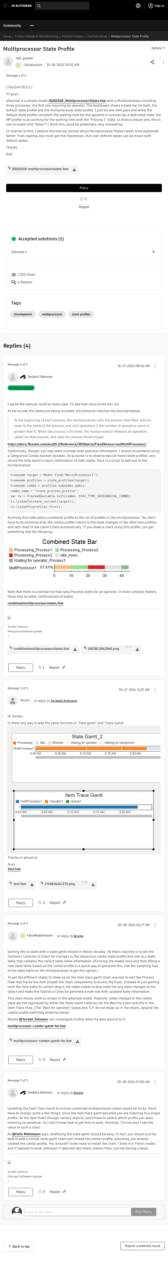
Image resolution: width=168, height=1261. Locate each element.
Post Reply (143, 1211)
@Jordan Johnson (33, 1019)
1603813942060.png (103, 648)
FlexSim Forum (97, 36)
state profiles (81, 314)
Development (23, 314)
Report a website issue (142, 1246)
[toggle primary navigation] (8, 5)
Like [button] (81, 199)
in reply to (55, 701)
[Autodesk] (22, 5)
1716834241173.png (60, 884)
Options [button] (156, 48)
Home (7, 36)
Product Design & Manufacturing (36, 36)
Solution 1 (19, 252)
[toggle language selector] (138, 5)
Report (84, 207)
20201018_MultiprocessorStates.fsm (77, 100)
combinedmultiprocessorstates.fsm (35, 603)
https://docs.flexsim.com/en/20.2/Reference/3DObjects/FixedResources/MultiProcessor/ (77, 444)
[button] (163, 62)
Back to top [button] (21, 1246)
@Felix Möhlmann (26, 1134)
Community (12, 25)
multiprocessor (52, 314)
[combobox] (62, 6)
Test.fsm (14, 869)
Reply (84, 188)
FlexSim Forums (73, 36)
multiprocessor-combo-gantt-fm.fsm (37, 1026)
